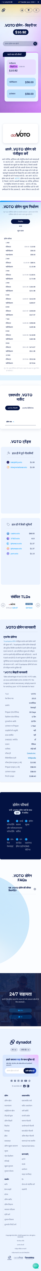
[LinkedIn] (18, 1081)
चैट (22, 1017)
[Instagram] (15, 1081)
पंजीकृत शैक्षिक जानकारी (20, 1249)
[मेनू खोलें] (36, 10)
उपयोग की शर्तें (20, 1245)
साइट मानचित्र (26, 1174)
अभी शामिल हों (29, 1071)
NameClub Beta (28, 1146)
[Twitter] (22, 1081)
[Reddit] (29, 1081)
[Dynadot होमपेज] (4, 10)
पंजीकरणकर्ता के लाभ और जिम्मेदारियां (20, 1253)
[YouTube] (25, 1081)
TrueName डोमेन (9, 641)
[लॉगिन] (22, 10)
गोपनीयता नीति (20, 1241)
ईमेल (21, 1010)
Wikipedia (32, 758)
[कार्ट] (28, 10)
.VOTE (17, 178)
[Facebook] (12, 1081)
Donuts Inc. (31, 753)
